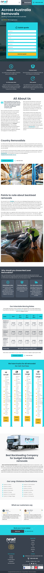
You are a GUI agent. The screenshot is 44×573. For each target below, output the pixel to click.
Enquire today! (6, 419)
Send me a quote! (22, 54)
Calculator (11, 561)
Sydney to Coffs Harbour (29, 484)
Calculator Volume (17, 355)
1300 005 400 (32, 126)
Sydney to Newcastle (8, 490)
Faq (33, 546)
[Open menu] (19, 2)
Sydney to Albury (7, 484)
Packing (12, 201)
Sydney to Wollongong (29, 496)
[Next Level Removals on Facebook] (29, 563)
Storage (11, 557)
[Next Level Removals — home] (4, 2)
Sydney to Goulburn (8, 488)
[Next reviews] (42, 515)
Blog (33, 551)
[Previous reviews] (2, 515)
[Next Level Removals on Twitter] (33, 563)
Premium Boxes (11, 559)
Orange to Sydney (28, 492)
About (32, 542)
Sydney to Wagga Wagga (9, 496)
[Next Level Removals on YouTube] (31, 563)
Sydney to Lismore (28, 488)
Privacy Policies (25, 571)
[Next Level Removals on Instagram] (35, 563)
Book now (17, 531)
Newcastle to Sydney (28, 490)
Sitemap (33, 549)
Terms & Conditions (32, 571)
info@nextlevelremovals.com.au (8, 154)
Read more (5, 519)
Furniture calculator (7, 160)
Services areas (11, 563)
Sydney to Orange (8, 492)
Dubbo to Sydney (27, 486)
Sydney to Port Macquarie (9, 494)
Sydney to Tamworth (28, 494)
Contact (33, 547)
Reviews (33, 544)
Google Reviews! (12, 20)
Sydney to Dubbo (7, 486)
